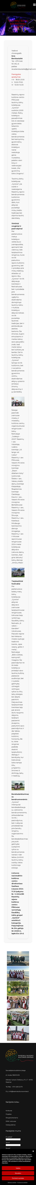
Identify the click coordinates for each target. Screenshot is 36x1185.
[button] (33, 1151)
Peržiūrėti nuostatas (18, 1178)
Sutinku (18, 1168)
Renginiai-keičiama (12, 1118)
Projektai (8, 1114)
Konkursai (9, 1110)
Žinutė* (8, 1148)
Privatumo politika (22, 1182)
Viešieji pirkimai (10, 1125)
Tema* (8, 1142)
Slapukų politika (12, 1182)
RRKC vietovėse (11, 1121)
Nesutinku (18, 1173)
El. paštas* (9, 1137)
